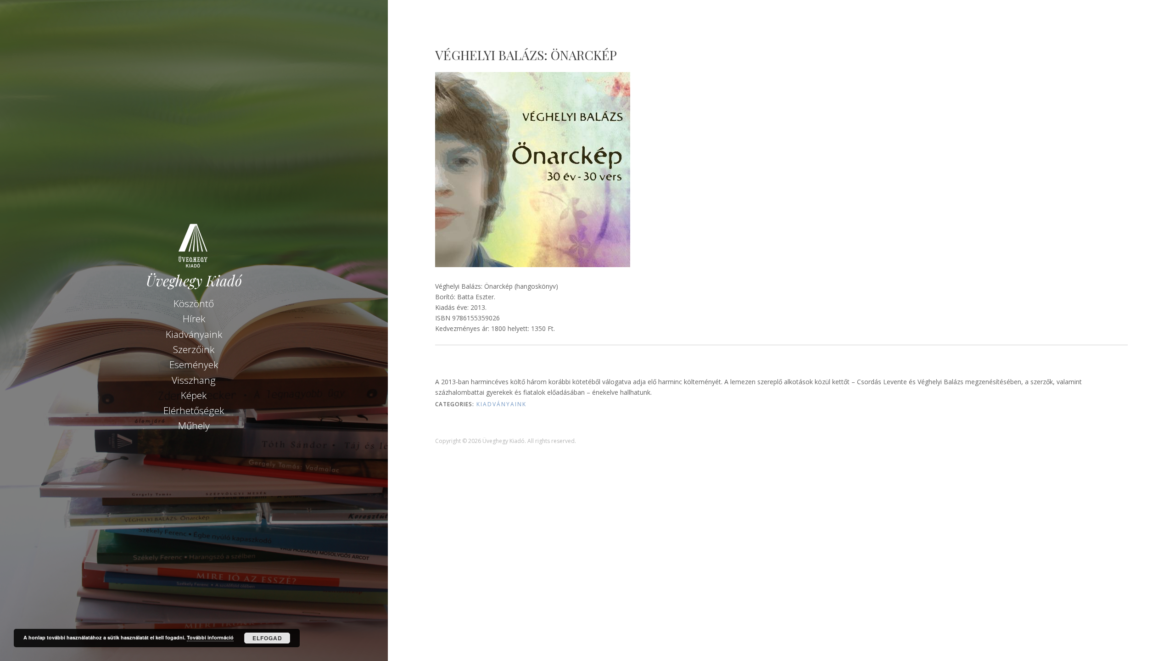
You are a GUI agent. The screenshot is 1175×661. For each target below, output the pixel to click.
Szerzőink (193, 349)
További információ (210, 637)
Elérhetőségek (193, 410)
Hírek (194, 318)
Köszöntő (193, 303)
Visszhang (194, 380)
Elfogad (267, 638)
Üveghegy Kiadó (194, 280)
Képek (194, 395)
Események (193, 364)
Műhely (194, 425)
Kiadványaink (194, 334)
